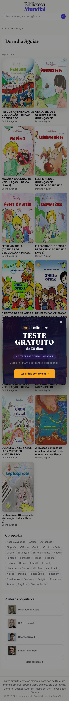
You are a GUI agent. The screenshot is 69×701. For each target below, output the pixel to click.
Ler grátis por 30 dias (33, 373)
